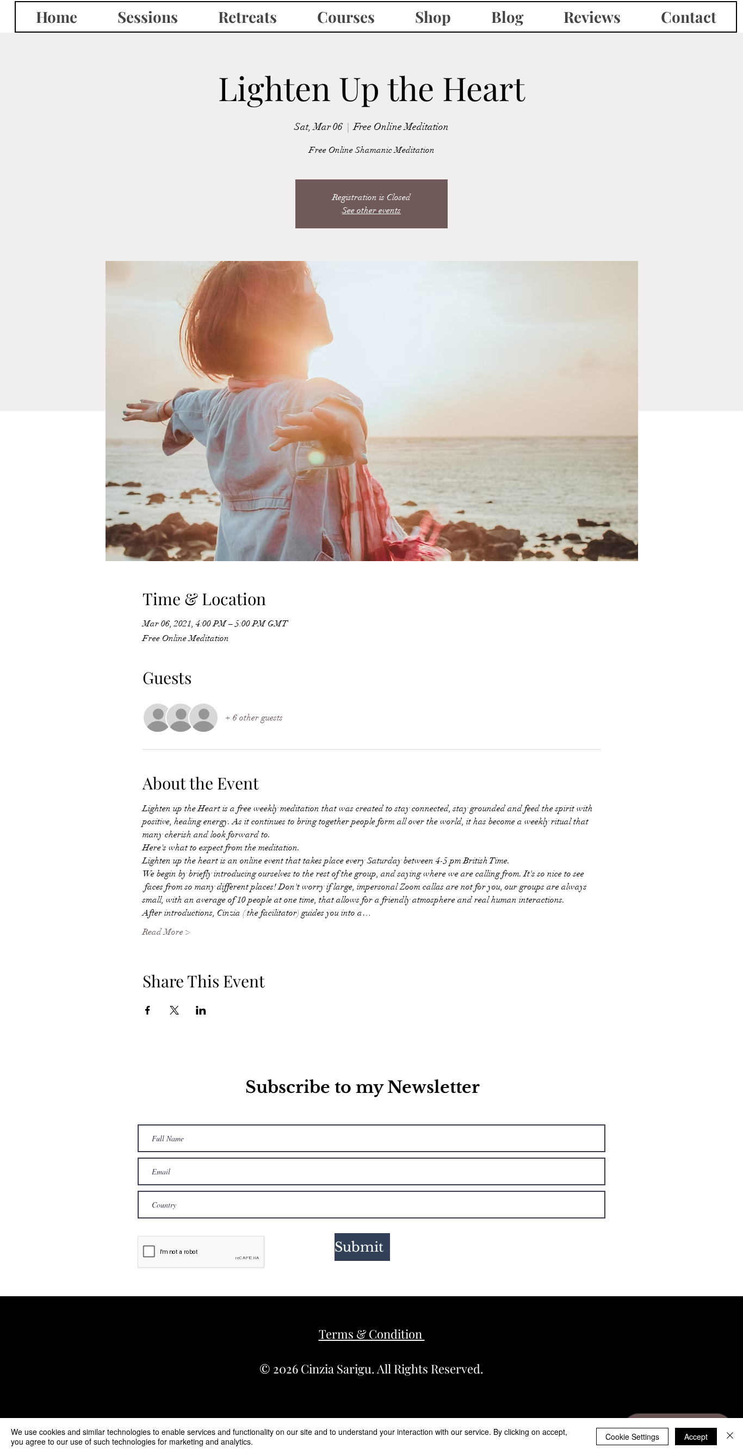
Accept (696, 1436)
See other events (371, 210)
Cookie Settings (632, 1436)
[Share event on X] (174, 1010)
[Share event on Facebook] (148, 1010)
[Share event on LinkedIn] (201, 1010)
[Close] (729, 1436)
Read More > (166, 932)
